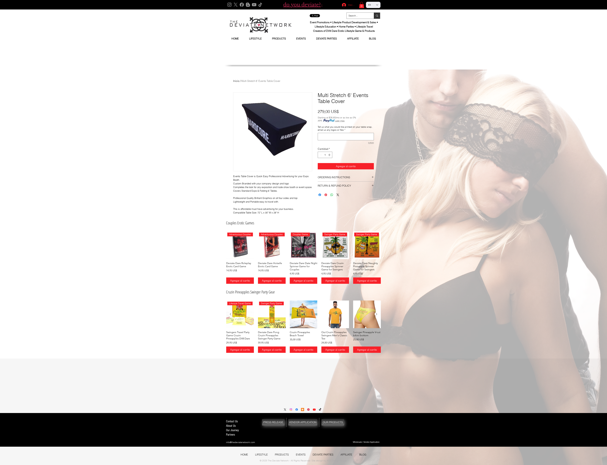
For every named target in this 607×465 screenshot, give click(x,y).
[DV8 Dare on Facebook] (296, 409)
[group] (303, 257)
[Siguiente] (376, 314)
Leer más (340, 120)
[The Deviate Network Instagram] (290, 409)
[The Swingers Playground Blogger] (302, 409)
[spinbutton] (325, 155)
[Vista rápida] (303, 314)
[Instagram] (229, 4)
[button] (361, 5)
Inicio (236, 80)
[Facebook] (242, 4)
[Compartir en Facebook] (320, 195)
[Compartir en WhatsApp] (332, 195)
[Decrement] (320, 155)
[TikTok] (260, 4)
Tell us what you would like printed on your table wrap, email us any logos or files (345, 128)
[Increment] (329, 155)
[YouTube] (254, 4)
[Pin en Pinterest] (326, 195)
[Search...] (377, 16)
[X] (235, 4)
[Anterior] (230, 314)
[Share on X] (338, 195)
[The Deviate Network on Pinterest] (308, 409)
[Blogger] (248, 4)
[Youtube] (314, 409)
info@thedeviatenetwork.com (240, 442)
